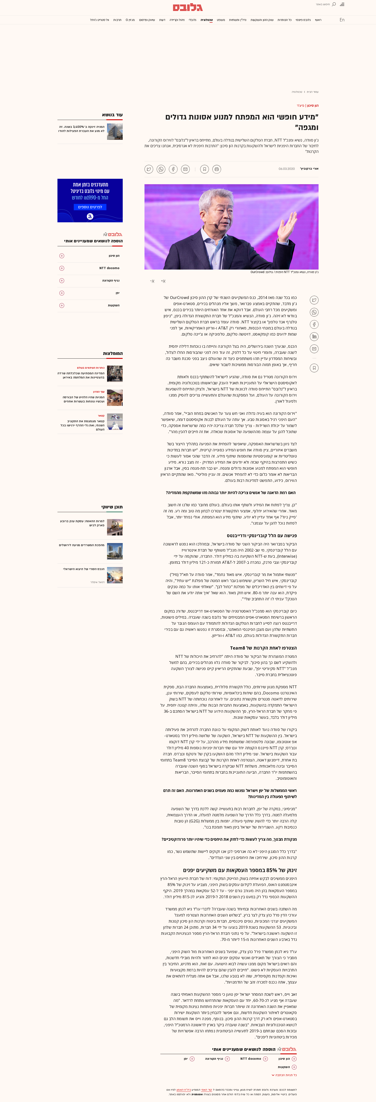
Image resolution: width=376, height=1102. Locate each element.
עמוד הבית (313, 92)
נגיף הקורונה (214, 1059)
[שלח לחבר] (314, 348)
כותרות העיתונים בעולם (90, 368)
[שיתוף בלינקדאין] (314, 336)
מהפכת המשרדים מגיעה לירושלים (81, 545)
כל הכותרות (284, 20)
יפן (186, 1059)
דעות (162, 20)
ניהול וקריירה (177, 20)
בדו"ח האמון (184, 1090)
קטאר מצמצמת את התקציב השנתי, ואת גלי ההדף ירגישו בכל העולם (82, 425)
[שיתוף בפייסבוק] (173, 169)
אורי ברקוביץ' (309, 168)
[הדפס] (216, 169)
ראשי (318, 20)
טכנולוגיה (207, 20)
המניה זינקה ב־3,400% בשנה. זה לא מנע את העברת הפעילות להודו (81, 129)
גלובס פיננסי (303, 20)
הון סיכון (313, 105)
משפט (221, 20)
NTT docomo (250, 1059)
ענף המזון (98, 391)
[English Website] (342, 19)
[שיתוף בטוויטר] (148, 169)
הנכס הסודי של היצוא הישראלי (83, 569)
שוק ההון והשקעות (262, 20)
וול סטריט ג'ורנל (99, 20)
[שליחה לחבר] (185, 169)
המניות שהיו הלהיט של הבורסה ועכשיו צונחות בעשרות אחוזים (83, 399)
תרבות (117, 20)
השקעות (284, 1067)
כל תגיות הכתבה (286, 1075)
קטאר (101, 415)
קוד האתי (206, 1090)
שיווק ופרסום (147, 20)
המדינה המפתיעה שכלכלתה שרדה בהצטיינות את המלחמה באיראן (80, 375)
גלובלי (192, 20)
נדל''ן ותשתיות (237, 20)
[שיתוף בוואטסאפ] (161, 169)
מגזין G (130, 20)
